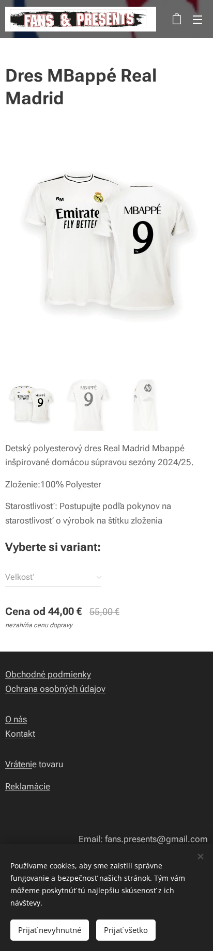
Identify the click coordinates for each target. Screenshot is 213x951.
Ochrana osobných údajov (55, 689)
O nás (16, 719)
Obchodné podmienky (48, 674)
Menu (197, 19)
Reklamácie (27, 786)
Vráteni (18, 764)
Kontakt (20, 733)
